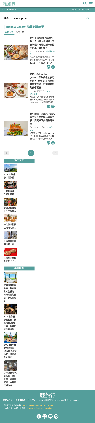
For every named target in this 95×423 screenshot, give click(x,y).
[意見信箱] (50, 416)
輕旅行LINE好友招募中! (81, 10)
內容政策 (31, 400)
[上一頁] (6, 153)
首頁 (3, 10)
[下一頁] (55, 153)
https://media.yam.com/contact (39, 408)
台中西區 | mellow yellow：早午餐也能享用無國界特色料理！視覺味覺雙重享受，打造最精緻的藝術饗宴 (42, 81)
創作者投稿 (7, 400)
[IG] (44, 416)
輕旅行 (9, 3)
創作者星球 (20, 400)
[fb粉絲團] (38, 416)
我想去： (8, 18)
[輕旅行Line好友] (56, 416)
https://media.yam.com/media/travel (38, 405)
